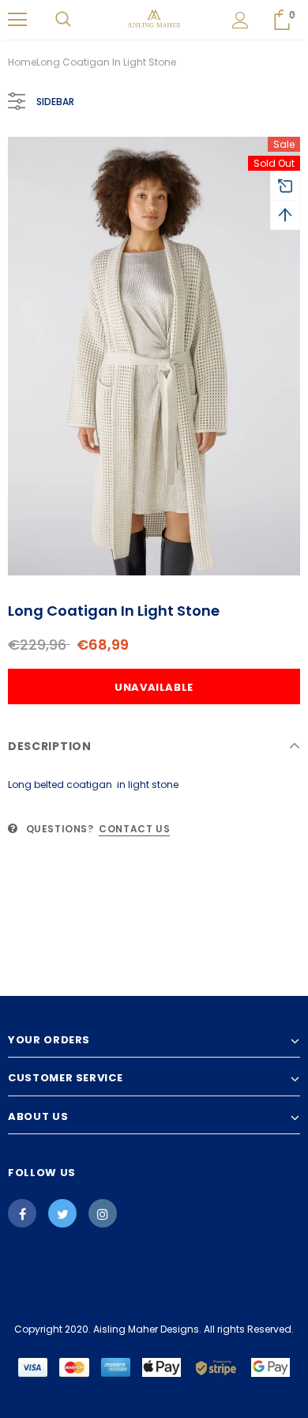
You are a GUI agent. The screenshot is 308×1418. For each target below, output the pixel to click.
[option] (154, 356)
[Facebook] (22, 1213)
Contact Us (134, 828)
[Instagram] (102, 1213)
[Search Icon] (63, 20)
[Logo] (154, 19)
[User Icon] (240, 20)
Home (22, 62)
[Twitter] (62, 1213)
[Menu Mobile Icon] (17, 19)
